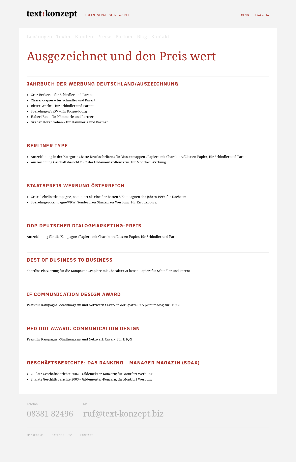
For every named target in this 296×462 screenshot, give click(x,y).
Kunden (84, 36)
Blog (142, 36)
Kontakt (160, 36)
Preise (104, 36)
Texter (63, 36)
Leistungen (39, 36)
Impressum (35, 434)
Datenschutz (62, 434)
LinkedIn (262, 15)
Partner (124, 36)
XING (245, 15)
